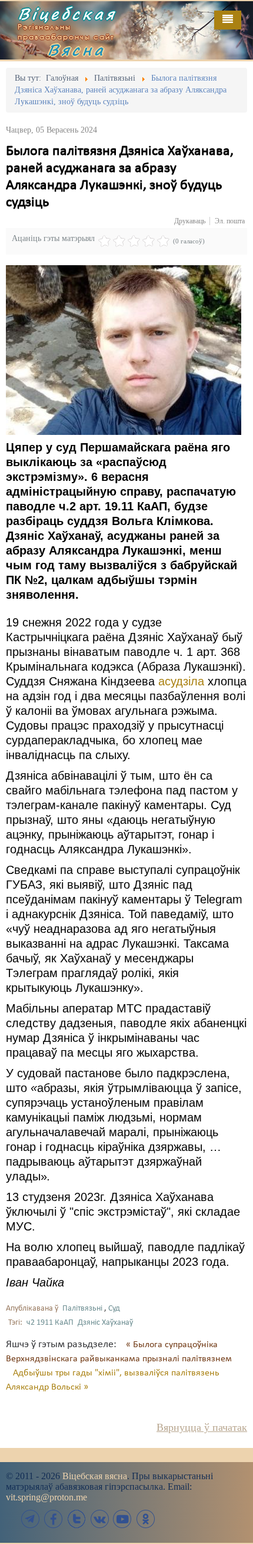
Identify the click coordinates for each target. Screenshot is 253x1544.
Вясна (76, 49)
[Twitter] (76, 1519)
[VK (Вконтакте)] (99, 1519)
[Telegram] (31, 1519)
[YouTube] (122, 1519)
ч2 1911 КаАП (50, 1322)
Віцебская (67, 14)
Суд (114, 1308)
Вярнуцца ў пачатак (202, 1427)
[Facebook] (54, 1519)
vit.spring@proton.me (46, 1497)
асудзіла (181, 681)
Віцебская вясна (94, 1476)
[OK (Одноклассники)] (145, 1519)
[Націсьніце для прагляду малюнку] (123, 350)
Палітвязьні (82, 1308)
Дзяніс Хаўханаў (105, 1322)
